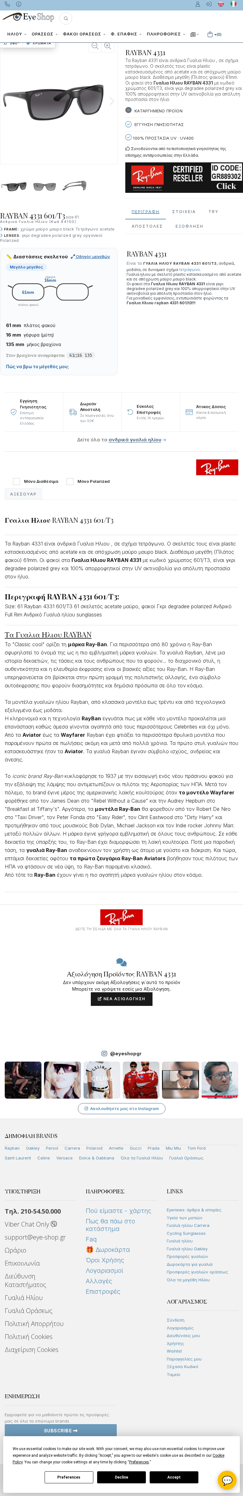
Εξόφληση (189, 226)
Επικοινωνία (22, 1263)
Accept (174, 1477)
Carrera (72, 1148)
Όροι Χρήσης (105, 1260)
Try (214, 211)
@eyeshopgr (126, 1054)
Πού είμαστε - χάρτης (118, 1211)
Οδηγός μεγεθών (92, 256)
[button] (65, 18)
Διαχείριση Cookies (32, 1349)
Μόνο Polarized (94, 481)
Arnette (116, 1148)
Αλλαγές (99, 1281)
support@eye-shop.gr (35, 1237)
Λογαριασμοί (104, 1270)
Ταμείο (173, 1374)
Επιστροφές (103, 1291)
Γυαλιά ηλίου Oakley (187, 1248)
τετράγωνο (189, 269)
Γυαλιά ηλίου (180, 1240)
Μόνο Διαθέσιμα (41, 481)
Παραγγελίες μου (184, 1358)
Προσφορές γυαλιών (187, 1256)
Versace (64, 1157)
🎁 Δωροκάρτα (108, 1249)
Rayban (12, 1148)
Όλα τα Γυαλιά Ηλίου (142, 1157)
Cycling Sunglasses (186, 1233)
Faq (91, 1239)
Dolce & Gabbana (96, 1157)
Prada (153, 1148)
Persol (52, 1148)
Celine (43, 1157)
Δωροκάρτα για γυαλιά (190, 1264)
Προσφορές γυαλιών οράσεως (197, 1271)
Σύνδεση (175, 1319)
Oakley (33, 1148)
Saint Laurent (18, 1157)
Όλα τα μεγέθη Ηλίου (188, 1279)
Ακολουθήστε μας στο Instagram (124, 1108)
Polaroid (94, 1148)
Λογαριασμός (180, 1327)
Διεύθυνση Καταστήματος (25, 1280)
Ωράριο (15, 1250)
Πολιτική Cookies (29, 1336)
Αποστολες (147, 226)
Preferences (68, 1477)
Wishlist (174, 1351)
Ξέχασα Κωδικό (182, 1366)
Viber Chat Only (28, 1224)
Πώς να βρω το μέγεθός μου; (37, 366)
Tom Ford (196, 1148)
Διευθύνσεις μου (183, 1335)
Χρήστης (175, 1343)
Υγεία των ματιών (184, 1217)
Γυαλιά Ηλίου (24, 1297)
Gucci (135, 1148)
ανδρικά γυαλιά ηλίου (135, 440)
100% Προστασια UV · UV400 (163, 138)
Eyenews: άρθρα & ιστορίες (194, 1209)
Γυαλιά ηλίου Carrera (188, 1225)
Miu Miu (173, 1148)
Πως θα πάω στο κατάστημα (110, 1225)
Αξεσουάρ (23, 494)
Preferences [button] (139, 1462)
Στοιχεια (184, 211)
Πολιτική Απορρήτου (34, 1323)
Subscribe (58, 1430)
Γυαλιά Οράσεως (186, 1157)
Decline (121, 1477)
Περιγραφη (145, 211)
